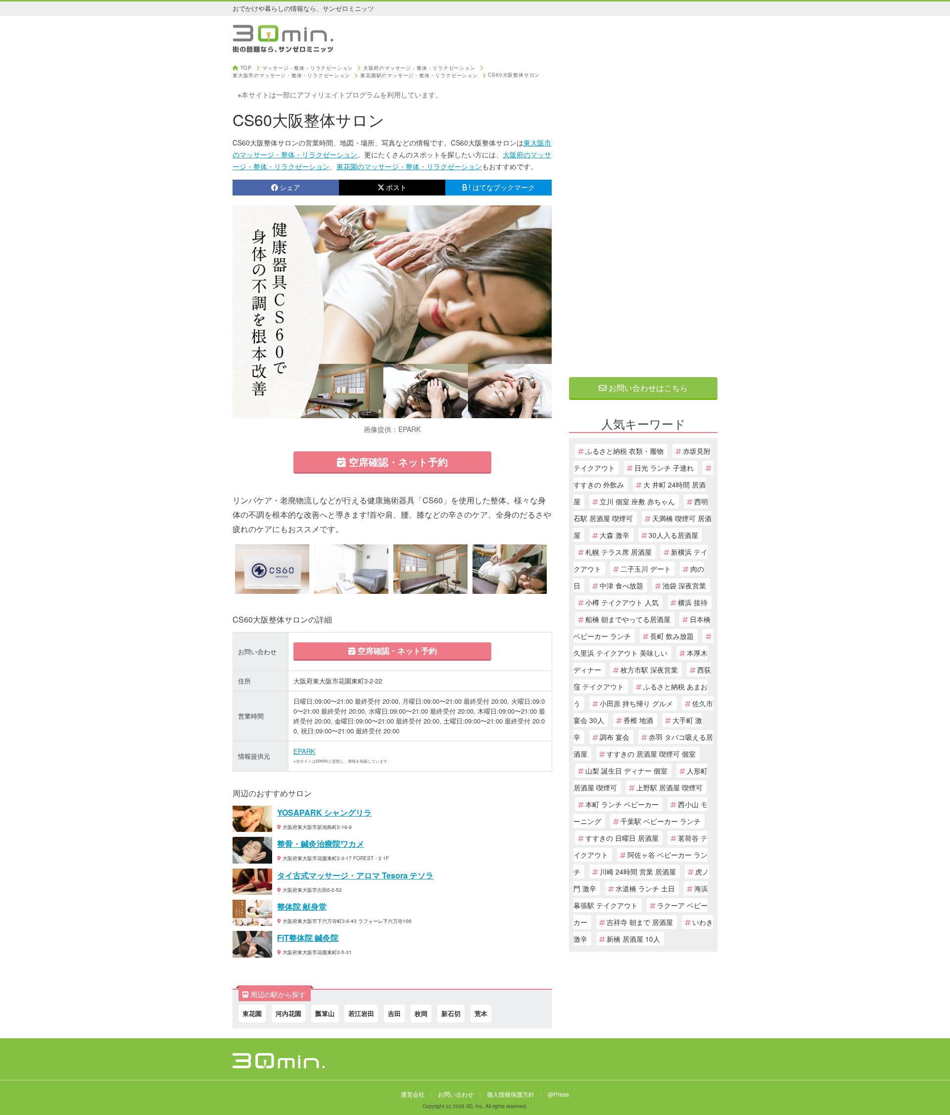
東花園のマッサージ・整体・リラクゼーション (409, 166)
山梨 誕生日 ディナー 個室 (626, 771)
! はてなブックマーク (502, 187)
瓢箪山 (324, 1013)
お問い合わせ (456, 1094)
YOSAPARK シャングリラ (324, 812)
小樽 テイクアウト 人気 (622, 602)
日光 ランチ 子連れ (664, 468)
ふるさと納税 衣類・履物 (624, 451)
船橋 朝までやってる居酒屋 (627, 619)
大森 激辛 (614, 535)
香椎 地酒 (638, 720)
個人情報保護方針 (510, 1094)
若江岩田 (361, 1013)
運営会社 (413, 1094)
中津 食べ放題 (621, 585)
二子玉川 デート (645, 569)
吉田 (394, 1013)
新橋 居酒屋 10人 (633, 939)
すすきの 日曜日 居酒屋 (622, 838)
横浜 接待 (693, 602)
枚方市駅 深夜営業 (649, 670)
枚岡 (421, 1013)
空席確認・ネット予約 (397, 461)
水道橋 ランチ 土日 (645, 888)
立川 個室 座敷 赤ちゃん (637, 501)
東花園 (252, 1013)
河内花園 (288, 1013)
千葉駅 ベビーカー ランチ (660, 821)
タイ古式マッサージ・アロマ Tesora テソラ (355, 875)
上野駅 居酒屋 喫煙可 (669, 787)
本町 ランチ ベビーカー (622, 804)
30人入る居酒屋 (673, 535)
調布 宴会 (614, 737)
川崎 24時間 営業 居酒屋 (638, 871)
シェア (290, 187)
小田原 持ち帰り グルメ (636, 703)
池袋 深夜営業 (684, 585)
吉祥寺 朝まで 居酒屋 (640, 922)
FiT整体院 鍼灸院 (307, 937)
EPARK (304, 751)
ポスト (396, 187)
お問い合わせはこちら (647, 387)
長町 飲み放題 (672, 636)
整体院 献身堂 (302, 906)
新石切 (451, 1013)
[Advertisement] (643, 213)
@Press (558, 1094)
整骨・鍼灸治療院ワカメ (320, 843)
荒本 (481, 1013)
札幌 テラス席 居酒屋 (618, 552)
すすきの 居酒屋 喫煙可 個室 (651, 754)
